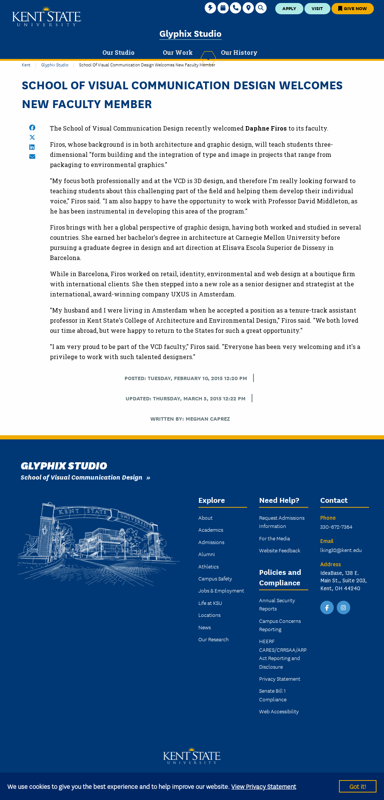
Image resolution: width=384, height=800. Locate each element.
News (204, 627)
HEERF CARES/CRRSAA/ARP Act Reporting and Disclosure (283, 653)
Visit (317, 8)
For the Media (274, 538)
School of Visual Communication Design (81, 476)
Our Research (213, 639)
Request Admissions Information (281, 521)
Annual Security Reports (277, 604)
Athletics (208, 566)
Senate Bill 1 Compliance (272, 694)
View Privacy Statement (263, 786)
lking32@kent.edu (341, 550)
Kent (26, 64)
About (205, 517)
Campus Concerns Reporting (280, 625)
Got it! (358, 786)
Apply (289, 8)
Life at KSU (210, 602)
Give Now (355, 8)
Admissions (211, 542)
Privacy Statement (279, 678)
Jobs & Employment (221, 590)
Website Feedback (279, 550)
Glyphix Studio (190, 32)
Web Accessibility (279, 711)
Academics (210, 529)
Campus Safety (215, 578)
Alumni (206, 554)
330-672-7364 (336, 526)
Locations (209, 615)
